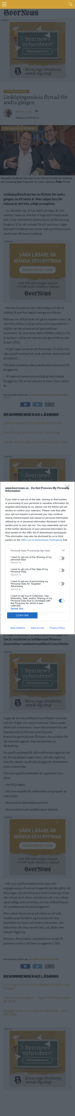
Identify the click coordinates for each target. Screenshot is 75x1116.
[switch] (61, 558)
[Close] (68, 488)
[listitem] (37, 550)
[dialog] (37, 558)
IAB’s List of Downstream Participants (41, 539)
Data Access (37, 627)
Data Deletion (17, 627)
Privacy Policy (57, 627)
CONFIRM (22, 615)
